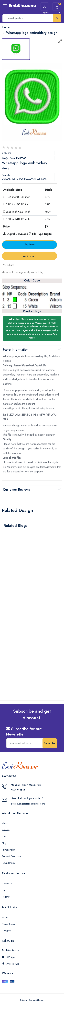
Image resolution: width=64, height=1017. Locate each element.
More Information (16, 349)
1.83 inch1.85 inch (18, 204)
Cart (4, 836)
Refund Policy (8, 863)
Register (6, 896)
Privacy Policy (8, 849)
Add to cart (29, 256)
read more (11, 584)
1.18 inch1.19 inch (18, 219)
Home (5, 917)
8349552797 (18, 790)
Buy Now (30, 244)
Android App (12, 963)
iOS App (10, 957)
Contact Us (7, 883)
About (5, 823)
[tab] (16, 49)
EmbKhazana (22, 5)
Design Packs (8, 924)
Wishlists (6, 830)
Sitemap (40, 1000)
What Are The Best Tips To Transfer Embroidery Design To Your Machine (26, 575)
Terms (32, 1000)
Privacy (23, 1000)
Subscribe (49, 743)
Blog (4, 843)
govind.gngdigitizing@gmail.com (28, 804)
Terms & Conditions (11, 856)
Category (6, 930)
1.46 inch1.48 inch (18, 197)
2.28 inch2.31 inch (18, 212)
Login (4, 890)
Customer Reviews (16, 489)
